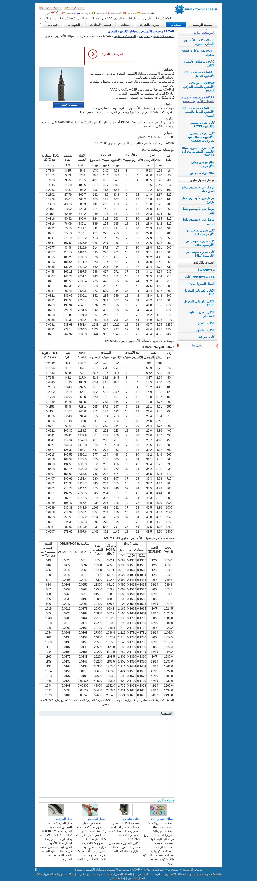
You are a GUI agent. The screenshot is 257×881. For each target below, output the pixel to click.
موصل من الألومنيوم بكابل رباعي (198, 221)
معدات (125, 24)
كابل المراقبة (206, 336)
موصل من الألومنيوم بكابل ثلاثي (198, 210)
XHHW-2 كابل (206, 269)
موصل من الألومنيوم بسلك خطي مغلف (198, 189)
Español (132, 13)
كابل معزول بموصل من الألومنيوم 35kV (200, 253)
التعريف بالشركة (150, 24)
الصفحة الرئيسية (202, 24)
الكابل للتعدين (206, 323)
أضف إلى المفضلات (73, 8)
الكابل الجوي (143, 874)
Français (101, 13)
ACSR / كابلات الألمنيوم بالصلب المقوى (199, 42)
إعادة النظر (118, 878)
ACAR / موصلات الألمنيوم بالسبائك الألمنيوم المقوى (198, 99)
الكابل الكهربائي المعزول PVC (199, 292)
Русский (72, 13)
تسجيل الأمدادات (100, 24)
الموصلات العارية (204, 32)
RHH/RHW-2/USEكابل (200, 276)
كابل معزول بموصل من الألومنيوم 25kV (200, 242)
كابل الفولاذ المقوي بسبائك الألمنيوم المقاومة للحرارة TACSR (198, 151)
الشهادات (74, 24)
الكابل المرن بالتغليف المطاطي (201, 314)
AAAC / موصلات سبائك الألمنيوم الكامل (199, 74)
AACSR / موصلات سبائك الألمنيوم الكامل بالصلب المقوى (198, 111)
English (146, 13)
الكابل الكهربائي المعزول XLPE (199, 303)
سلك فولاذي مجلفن (202, 173)
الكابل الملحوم (205, 330)
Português (117, 13)
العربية (59, 13)
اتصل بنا (53, 24)
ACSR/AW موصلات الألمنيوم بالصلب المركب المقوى (199, 86)
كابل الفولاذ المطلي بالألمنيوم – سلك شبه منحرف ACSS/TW (201, 137)
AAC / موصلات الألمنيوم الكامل (199, 63)
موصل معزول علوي (202, 180)
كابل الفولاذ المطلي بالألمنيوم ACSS (202, 124)
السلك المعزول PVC (202, 283)
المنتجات (176, 24)
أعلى (39, 869)
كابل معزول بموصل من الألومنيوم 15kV (200, 232)
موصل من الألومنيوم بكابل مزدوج (198, 199)
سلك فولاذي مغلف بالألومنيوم (203, 164)
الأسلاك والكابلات (204, 262)
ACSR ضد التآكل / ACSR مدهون (198, 52)
